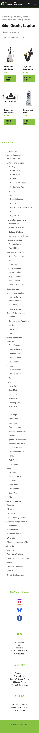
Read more (8, 122)
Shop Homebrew (14, 17)
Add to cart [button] (9, 78)
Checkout (19, 648)
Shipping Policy (19, 682)
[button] (29, 3)
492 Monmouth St (19, 704)
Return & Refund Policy (19, 679)
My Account (19, 642)
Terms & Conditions (19, 685)
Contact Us (19, 673)
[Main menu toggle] (34, 3)
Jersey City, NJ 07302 (19, 707)
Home (4, 17)
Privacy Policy (19, 676)
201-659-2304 (19, 710)
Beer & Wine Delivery (19, 651)
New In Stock (19, 654)
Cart (19, 645)
